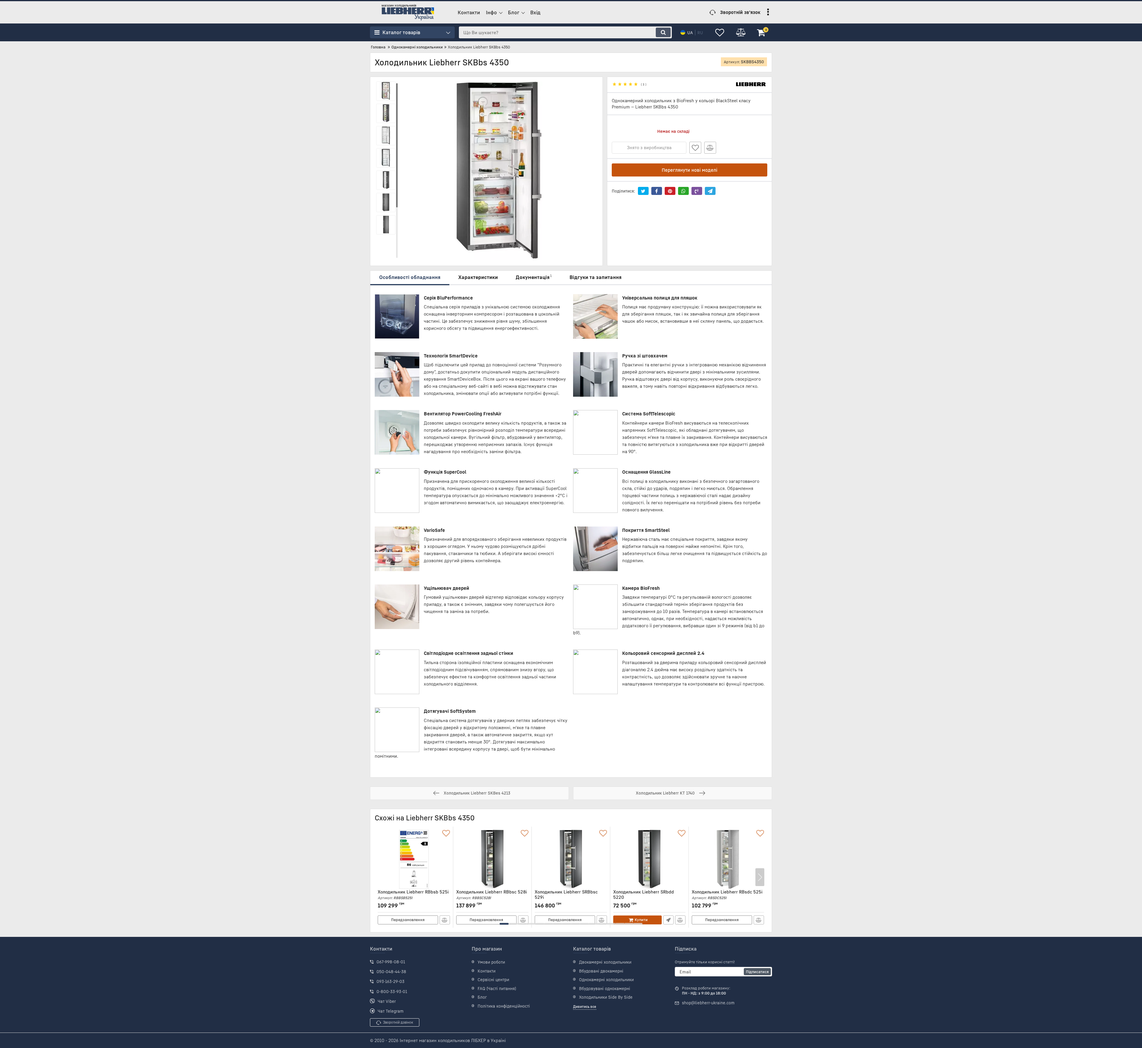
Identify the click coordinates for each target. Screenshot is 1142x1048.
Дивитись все (584, 1006)
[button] (504, 924)
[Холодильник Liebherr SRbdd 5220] (649, 859)
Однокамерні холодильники (606, 979)
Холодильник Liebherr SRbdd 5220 (643, 897)
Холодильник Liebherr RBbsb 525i (413, 894)
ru (700, 32)
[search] (663, 32)
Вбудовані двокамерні (601, 970)
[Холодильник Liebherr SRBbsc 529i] (571, 859)
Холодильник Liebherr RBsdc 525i (727, 894)
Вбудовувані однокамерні (604, 988)
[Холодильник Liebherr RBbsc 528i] (492, 859)
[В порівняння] (710, 148)
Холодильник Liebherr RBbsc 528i (491, 894)
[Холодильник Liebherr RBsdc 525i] (728, 859)
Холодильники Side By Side (606, 997)
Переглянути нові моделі (689, 170)
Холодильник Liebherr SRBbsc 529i (566, 897)
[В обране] (695, 148)
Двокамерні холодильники (605, 962)
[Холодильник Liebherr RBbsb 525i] (414, 859)
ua (690, 32)
